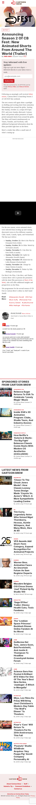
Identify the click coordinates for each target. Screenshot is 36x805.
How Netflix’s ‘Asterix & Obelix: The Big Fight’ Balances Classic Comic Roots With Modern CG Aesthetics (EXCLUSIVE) (23, 444)
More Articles (26, 313)
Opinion (16, 618)
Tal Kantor (26, 305)
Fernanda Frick (25, 300)
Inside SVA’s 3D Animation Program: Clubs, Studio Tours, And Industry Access (23, 417)
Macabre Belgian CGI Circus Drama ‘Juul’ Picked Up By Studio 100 (24, 587)
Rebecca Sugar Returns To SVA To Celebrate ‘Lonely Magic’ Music (24, 395)
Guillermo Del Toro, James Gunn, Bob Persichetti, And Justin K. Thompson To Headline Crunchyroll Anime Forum (24, 651)
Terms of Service (24, 86)
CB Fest (6, 30)
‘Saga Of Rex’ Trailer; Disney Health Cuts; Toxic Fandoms (24, 606)
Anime (15, 639)
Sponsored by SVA (19, 389)
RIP (14, 509)
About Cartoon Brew (14, 784)
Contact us (18, 789)
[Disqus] (18, 346)
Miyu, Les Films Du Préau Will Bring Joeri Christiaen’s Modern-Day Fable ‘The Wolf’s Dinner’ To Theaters (24, 706)
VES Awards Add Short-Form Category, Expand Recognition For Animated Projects (24, 546)
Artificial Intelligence (20, 743)
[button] (18, 213)
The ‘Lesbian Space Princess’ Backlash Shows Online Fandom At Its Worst (23, 626)
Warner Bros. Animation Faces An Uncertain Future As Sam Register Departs (23, 567)
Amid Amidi (8, 56)
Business (16, 560)
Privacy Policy (12, 86)
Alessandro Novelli (17, 297)
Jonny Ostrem (15, 303)
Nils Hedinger (15, 305)
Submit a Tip (8, 786)
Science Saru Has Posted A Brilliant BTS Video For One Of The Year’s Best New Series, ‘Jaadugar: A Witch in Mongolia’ (24, 679)
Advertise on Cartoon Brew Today (18, 794)
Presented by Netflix (20, 432)
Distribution (17, 695)
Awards (16, 538)
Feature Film (17, 477)
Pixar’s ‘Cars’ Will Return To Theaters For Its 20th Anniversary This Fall (23, 730)
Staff (25, 784)
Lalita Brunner (28, 303)
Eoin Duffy (14, 300)
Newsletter (17, 600)
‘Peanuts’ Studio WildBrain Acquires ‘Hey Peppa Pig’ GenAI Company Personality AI (23, 753)
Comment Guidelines (22, 786)
